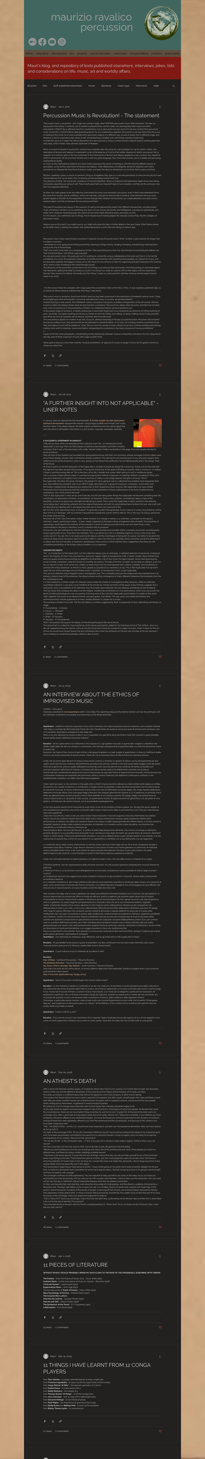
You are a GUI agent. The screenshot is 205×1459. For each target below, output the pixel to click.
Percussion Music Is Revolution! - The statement (101, 115)
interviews (141, 85)
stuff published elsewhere (67, 85)
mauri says (123, 85)
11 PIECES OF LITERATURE (75, 1265)
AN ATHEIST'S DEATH (69, 1081)
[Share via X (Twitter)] (52, 355)
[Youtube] (52, 42)
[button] (59, 53)
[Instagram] (62, 42)
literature (106, 85)
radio (156, 85)
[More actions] (160, 107)
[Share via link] (60, 355)
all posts (31, 85)
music (91, 85)
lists (45, 85)
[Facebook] (42, 42)
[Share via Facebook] (44, 355)
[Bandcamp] (33, 42)
